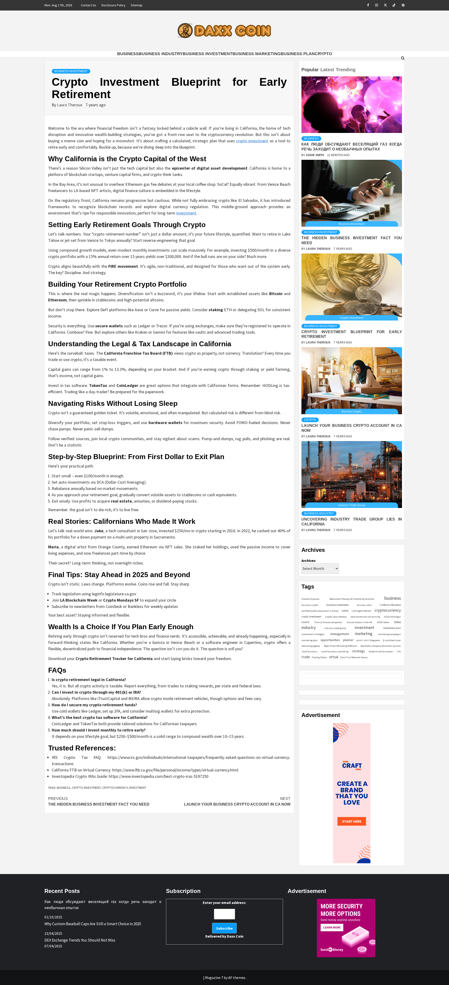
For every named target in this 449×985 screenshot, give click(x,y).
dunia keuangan (392, 616)
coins (345, 611)
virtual (333, 657)
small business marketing (334, 651)
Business (128, 53)
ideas (397, 622)
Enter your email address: (224, 919)
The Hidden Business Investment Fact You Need (98, 801)
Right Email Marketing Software (340, 645)
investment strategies (313, 634)
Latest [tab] (327, 69)
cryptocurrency (115, 787)
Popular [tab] (310, 69)
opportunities (330, 640)
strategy (358, 651)
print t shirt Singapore (368, 640)
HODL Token (383, 622)
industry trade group (335, 628)
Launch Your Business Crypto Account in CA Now (237, 801)
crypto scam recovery (336, 616)
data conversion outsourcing (365, 616)
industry (308, 627)
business (63, 787)
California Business (390, 605)
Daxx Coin (235, 936)
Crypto (323, 53)
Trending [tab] (345, 69)
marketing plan (309, 640)
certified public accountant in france (319, 610)
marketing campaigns (389, 634)
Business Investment (207, 53)
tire (399, 651)
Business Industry (161, 53)
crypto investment (252, 140)
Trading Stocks (319, 657)
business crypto (309, 605)
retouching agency (310, 645)
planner (348, 640)
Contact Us (88, 5)
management (339, 634)
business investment (337, 605)
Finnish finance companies (328, 622)
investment (186, 213)
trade (305, 657)
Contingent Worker (361, 610)
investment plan (392, 628)
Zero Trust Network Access (354, 657)
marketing (363, 633)
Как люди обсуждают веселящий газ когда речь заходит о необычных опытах (102, 904)
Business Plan (298, 53)
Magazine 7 (214, 977)
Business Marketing (256, 53)
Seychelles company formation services (380, 645)
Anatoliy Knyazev (310, 598)
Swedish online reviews (381, 651)
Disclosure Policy (113, 5)
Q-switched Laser (392, 640)
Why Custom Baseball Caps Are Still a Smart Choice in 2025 (92, 923)
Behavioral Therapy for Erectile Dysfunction (352, 598)
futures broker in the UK (359, 622)
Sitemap (136, 5)
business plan (364, 605)
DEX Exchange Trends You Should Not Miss (79, 940)
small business (309, 651)
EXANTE (305, 622)
